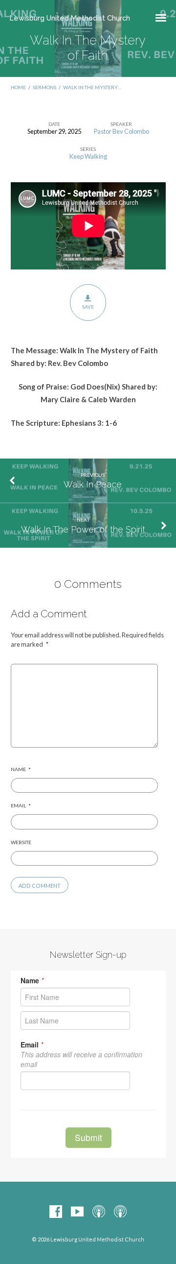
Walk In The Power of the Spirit (83, 529)
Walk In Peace (93, 484)
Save (88, 307)
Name (21, 769)
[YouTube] (77, 1212)
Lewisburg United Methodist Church (70, 18)
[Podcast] (98, 1212)
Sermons (44, 87)
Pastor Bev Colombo (121, 131)
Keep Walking (88, 156)
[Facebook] (55, 1212)
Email (21, 805)
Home (18, 87)
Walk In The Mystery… (92, 87)
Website (21, 842)
